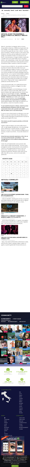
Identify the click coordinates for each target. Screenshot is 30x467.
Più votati (22, 321)
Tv (4, 432)
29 (11, 164)
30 (15, 164)
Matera (20, 400)
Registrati (24, 2)
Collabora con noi (8, 435)
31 (18, 164)
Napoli (20, 395)
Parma (20, 406)
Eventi (12, 10)
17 (3, 171)
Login (15, 2)
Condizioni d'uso (23, 422)
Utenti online (17, 319)
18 (7, 171)
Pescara (21, 408)
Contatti (21, 429)
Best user (21, 421)
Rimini (20, 411)
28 (7, 164)
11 (7, 169)
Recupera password (23, 427)
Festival (5, 422)
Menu (3, 2)
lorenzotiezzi (10, 39)
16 (26, 169)
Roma (20, 396)
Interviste (6, 429)
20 (15, 171)
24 (3, 173)
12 (11, 169)
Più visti (3, 321)
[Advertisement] (15, 263)
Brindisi (21, 412)
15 (22, 169)
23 (26, 171)
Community (7, 10)
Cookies (21, 425)
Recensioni (25, 10)
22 (22, 171)
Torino (20, 404)
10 (3, 169)
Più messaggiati (12, 321)
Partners (6, 433)
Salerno (21, 409)
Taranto (21, 398)
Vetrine (5, 430)
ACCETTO (15, 466)
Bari (20, 392)
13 (15, 169)
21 (18, 171)
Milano (20, 401)
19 (11, 171)
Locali (16, 10)
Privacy (20, 424)
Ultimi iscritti (5, 319)
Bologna (21, 403)
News (20, 10)
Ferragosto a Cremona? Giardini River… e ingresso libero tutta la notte (13, 216)
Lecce (20, 393)
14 (18, 169)
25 (7, 173)
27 (3, 164)
